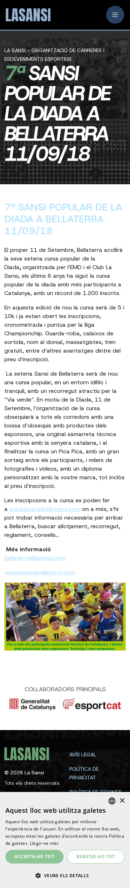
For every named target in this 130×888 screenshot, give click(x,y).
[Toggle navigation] (115, 15)
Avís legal (82, 754)
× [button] (122, 800)
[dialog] (65, 840)
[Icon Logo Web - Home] (26, 14)
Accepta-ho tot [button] (34, 856)
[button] (65, 875)
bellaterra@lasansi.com (35, 558)
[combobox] (112, 801)
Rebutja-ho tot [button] (96, 856)
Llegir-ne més (44, 843)
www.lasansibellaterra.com (44, 509)
